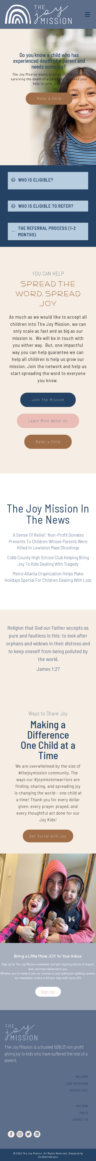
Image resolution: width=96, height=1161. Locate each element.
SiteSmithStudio (48, 1156)
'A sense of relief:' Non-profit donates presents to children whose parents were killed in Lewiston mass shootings (48, 541)
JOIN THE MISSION (77, 1083)
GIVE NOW (82, 1106)
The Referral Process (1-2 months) (47, 231)
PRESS (83, 1113)
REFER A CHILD (78, 1090)
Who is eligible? (35, 179)
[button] (48, 992)
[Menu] (87, 14)
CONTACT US (80, 1119)
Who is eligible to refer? (45, 206)
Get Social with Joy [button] (48, 835)
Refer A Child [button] (49, 98)
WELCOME (82, 1076)
